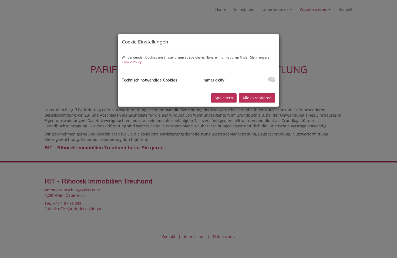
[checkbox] (271, 79)
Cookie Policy (132, 62)
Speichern (224, 97)
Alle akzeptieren (257, 97)
